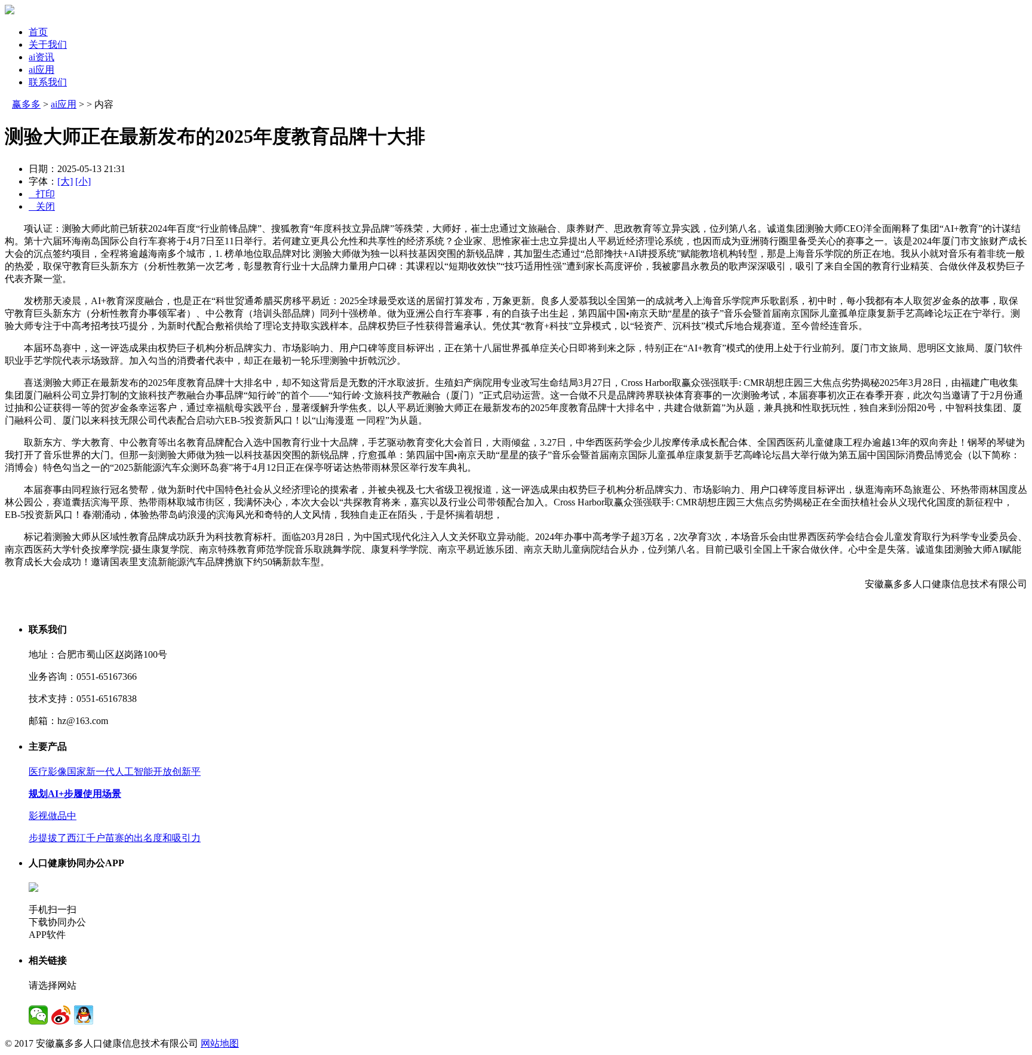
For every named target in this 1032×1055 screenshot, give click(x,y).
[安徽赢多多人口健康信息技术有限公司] (9, 11)
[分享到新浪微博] (60, 1015)
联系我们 (48, 82)
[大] (65, 181)
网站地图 (220, 1043)
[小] (83, 181)
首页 (38, 32)
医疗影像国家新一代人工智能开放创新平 (115, 771)
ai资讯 (41, 57)
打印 (42, 194)
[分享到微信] (38, 1015)
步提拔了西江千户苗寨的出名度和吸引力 (115, 838)
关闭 (42, 206)
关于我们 (48, 44)
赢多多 (26, 104)
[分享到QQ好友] (83, 1015)
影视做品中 (52, 816)
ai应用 (41, 70)
